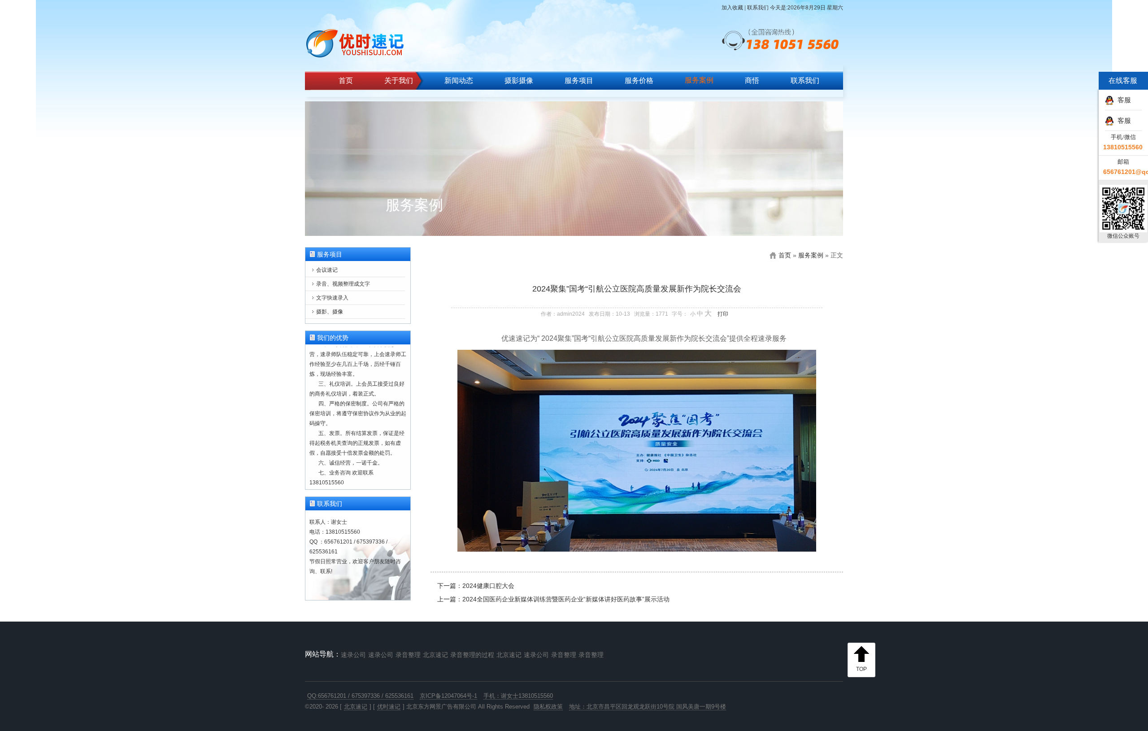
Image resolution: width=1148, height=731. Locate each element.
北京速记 (435, 654)
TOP (861, 669)
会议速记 (327, 270)
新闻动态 (458, 80)
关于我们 (398, 80)
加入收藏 (732, 7)
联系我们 (758, 7)
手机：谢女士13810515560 (518, 695)
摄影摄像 (518, 80)
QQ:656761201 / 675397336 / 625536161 (360, 695)
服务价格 (639, 80)
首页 (346, 80)
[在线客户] (1083, 99)
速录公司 (353, 654)
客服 (1122, 100)
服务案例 (699, 80)
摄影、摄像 (329, 312)
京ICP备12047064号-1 (448, 695)
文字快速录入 (332, 298)
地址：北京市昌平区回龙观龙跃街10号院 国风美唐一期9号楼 (647, 706)
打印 (723, 314)
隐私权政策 (548, 706)
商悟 (752, 80)
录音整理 (408, 654)
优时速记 (388, 706)
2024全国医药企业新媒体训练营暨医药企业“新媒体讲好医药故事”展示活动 (566, 599)
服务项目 (579, 80)
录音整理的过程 (472, 654)
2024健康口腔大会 (488, 585)
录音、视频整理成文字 (343, 284)
